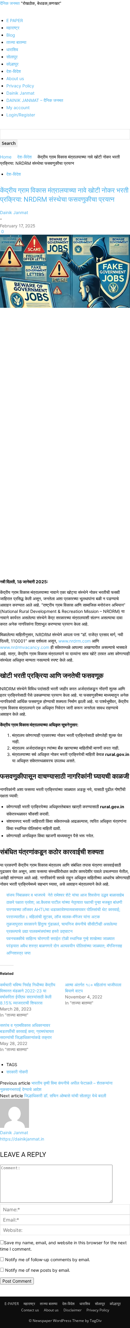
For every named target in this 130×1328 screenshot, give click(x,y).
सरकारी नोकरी (17, 1071)
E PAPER (14, 20)
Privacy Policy (20, 85)
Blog (10, 34)
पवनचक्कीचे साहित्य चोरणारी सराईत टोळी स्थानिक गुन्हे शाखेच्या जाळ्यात (60, 938)
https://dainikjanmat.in (22, 1138)
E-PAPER (12, 1303)
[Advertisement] (65, 377)
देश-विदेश (13, 71)
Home (5, 156)
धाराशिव (12, 49)
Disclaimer (72, 1310)
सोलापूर (12, 56)
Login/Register (20, 114)
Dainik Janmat (20, 93)
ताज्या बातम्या (16, 42)
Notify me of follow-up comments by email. (47, 1259)
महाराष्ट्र (12, 27)
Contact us (30, 1310)
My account (18, 107)
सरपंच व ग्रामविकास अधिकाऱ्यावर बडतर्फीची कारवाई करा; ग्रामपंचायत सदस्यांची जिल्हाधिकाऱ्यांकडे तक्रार (27, 1031)
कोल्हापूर (12, 64)
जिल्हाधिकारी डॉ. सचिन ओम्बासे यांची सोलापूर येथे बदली (65, 1095)
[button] (1, 9)
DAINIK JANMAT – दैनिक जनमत (34, 100)
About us (15, 78)
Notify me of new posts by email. (37, 1270)
